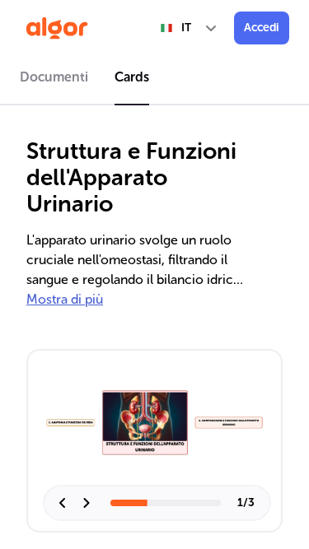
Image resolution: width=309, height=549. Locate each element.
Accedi (261, 28)
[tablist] (154, 80)
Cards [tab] (132, 77)
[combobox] (189, 28)
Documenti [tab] (54, 77)
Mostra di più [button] (64, 299)
